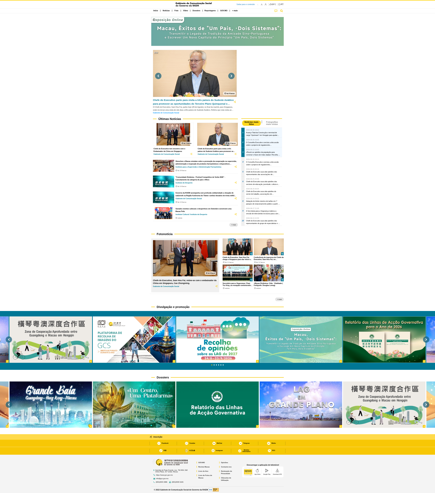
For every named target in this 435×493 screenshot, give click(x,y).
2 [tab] (214, 365)
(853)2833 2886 (161, 482)
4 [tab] (219, 365)
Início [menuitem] (155, 11)
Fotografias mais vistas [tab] (272, 123)
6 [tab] (223, 365)
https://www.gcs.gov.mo (164, 475)
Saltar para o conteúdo (246, 4)
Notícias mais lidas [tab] (251, 123)
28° (274, 4)
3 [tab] (216, 365)
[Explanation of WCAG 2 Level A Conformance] (214, 490)
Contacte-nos (226, 467)
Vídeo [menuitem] (185, 11)
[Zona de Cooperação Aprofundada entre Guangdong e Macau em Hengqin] (384, 404)
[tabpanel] (217, 339)
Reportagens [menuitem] (210, 11)
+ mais (233, 225)
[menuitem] (166, 10)
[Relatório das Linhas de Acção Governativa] (217, 404)
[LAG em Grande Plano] (301, 404)
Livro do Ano (203, 471)
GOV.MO (201, 462)
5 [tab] (221, 365)
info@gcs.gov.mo (162, 478)
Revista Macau (204, 467)
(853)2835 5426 (177, 482)
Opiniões (224, 462)
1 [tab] (212, 365)
